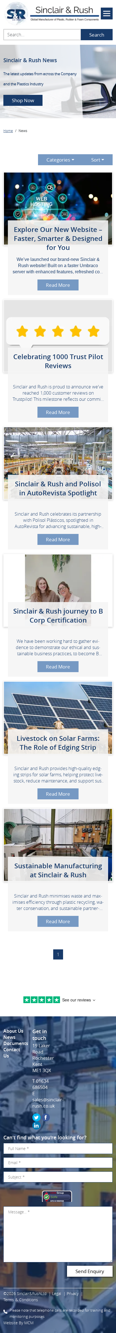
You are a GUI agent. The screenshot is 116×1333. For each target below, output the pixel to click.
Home (8, 130)
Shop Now (23, 100)
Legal (56, 1293)
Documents (15, 1043)
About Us (13, 1031)
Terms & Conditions (20, 1299)
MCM (29, 1322)
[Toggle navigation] (107, 13)
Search (96, 35)
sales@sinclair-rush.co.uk (48, 1103)
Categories (58, 159)
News (9, 1037)
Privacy (73, 1293)
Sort (95, 159)
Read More (58, 285)
